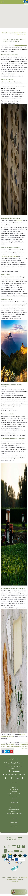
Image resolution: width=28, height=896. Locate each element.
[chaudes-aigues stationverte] (3, 856)
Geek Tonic (24, 877)
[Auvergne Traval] (10, 851)
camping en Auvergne (21, 45)
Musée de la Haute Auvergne (10, 256)
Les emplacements (14, 796)
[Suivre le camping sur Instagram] (11, 778)
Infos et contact (14, 827)
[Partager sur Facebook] (3, 751)
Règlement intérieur (14, 807)
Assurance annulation (14, 809)
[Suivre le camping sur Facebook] (6, 778)
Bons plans (14, 824)
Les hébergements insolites (14, 793)
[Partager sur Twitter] (6, 751)
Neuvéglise (19, 220)
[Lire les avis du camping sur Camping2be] (22, 778)
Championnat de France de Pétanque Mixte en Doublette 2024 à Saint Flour (14, 746)
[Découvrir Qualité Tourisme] (9, 846)
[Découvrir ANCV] (4, 846)
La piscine (14, 787)
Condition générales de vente (14, 813)
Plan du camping (14, 822)
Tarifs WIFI (14, 811)
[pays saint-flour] (21, 851)
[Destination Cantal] (16, 851)
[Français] (23, 2)
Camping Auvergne (6, 32)
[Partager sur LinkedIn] (8, 751)
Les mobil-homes (14, 789)
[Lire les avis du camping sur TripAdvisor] (17, 778)
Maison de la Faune (7, 82)
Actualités (14, 32)
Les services (14, 798)
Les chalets (14, 791)
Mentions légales (11, 879)
